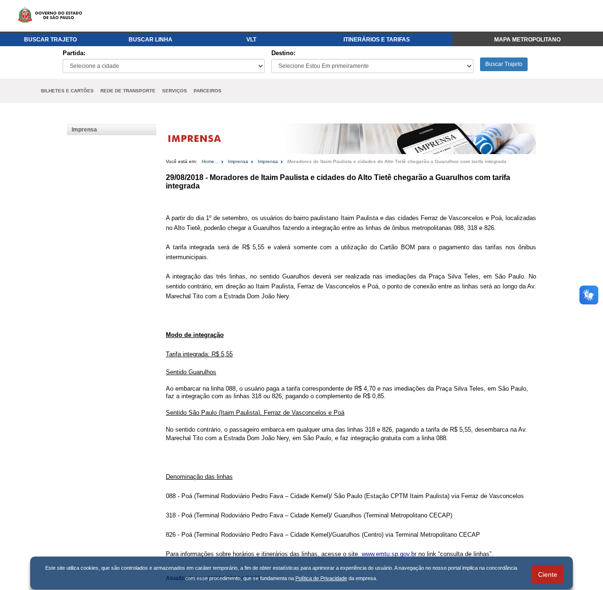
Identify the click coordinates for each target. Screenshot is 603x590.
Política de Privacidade (321, 578)
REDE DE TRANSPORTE (127, 90)
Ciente (547, 574)
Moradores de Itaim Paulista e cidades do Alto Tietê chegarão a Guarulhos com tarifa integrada (396, 161)
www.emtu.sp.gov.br (389, 553)
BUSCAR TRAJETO (50, 39)
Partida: (74, 53)
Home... (210, 161)
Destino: (283, 53)
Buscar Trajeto (503, 64)
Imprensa (84, 129)
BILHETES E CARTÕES (67, 90)
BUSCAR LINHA (150, 39)
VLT (251, 39)
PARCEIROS (207, 90)
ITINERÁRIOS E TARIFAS (376, 39)
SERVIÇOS (174, 90)
